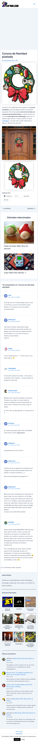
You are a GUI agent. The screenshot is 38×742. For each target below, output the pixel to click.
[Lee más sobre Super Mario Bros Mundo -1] (19, 262)
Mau (7, 672)
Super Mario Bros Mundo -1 (15, 273)
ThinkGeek (5, 121)
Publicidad (19, 734)
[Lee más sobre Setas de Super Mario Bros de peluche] (19, 232)
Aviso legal (19, 731)
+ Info (23, 739)
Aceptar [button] (17, 739)
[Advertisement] (19, 28)
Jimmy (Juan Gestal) (12, 684)
